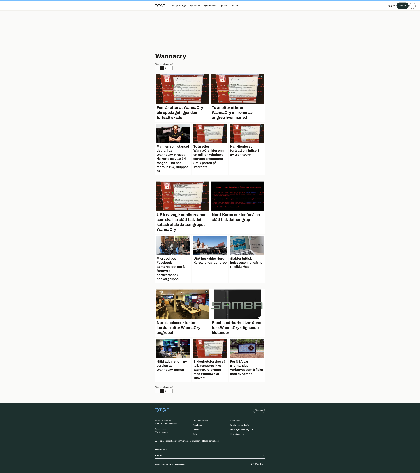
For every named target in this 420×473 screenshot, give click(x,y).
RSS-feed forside (200, 421)
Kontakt (159, 455)
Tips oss (259, 410)
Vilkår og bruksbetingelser (241, 429)
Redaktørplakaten (211, 441)
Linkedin (196, 429)
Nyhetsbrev (235, 421)
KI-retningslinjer (237, 434)
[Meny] (413, 6)
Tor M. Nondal (161, 432)
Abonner (402, 6)
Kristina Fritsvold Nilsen (166, 423)
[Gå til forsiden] (160, 5)
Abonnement (161, 449)
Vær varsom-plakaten (190, 441)
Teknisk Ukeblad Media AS (175, 464)
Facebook (197, 425)
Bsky (195, 434)
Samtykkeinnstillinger (239, 425)
